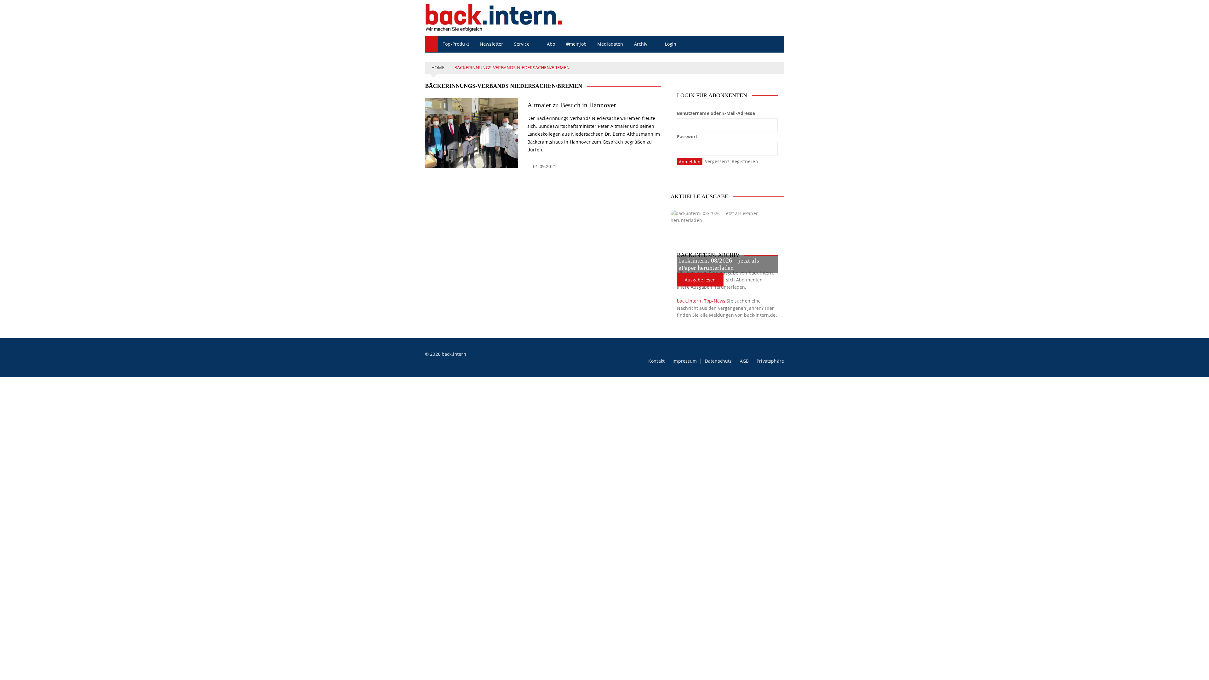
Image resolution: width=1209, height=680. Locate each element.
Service (522, 44)
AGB (744, 361)
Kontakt (656, 361)
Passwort (687, 136)
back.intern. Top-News (701, 301)
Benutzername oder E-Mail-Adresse (716, 113)
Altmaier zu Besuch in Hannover (571, 105)
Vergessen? (717, 161)
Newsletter (491, 44)
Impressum (685, 361)
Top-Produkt (456, 44)
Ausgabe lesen (700, 280)
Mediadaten (610, 44)
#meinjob (576, 44)
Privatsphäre (770, 361)
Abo (551, 44)
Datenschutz (718, 361)
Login (671, 44)
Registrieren (745, 161)
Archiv (641, 44)
